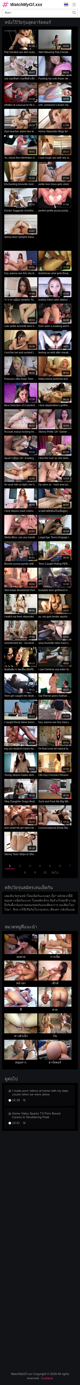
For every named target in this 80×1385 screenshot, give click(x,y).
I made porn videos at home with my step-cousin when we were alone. (40, 1092)
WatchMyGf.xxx (26, 4)
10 (45, 872)
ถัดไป (54, 872)
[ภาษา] (66, 4)
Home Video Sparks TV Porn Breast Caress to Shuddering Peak (36, 1115)
